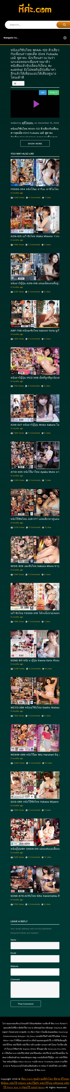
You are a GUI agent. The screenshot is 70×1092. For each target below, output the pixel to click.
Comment (15, 979)
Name (13, 940)
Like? (20, 83)
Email (13, 953)
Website (14, 966)
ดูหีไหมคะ (28, 122)
